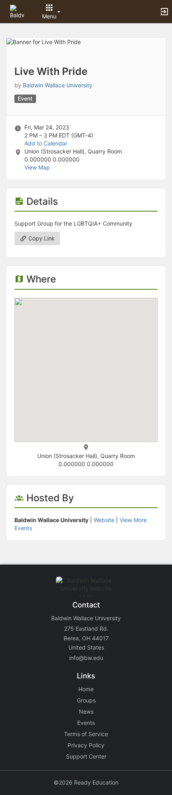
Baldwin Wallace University (57, 85)
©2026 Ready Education (86, 782)
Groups (86, 700)
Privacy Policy (86, 745)
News (86, 711)
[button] (17, 11)
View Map (37, 167)
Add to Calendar (45, 143)
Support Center (86, 756)
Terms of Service (86, 733)
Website (104, 520)
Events (86, 722)
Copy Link (41, 238)
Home (86, 689)
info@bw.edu (86, 657)
